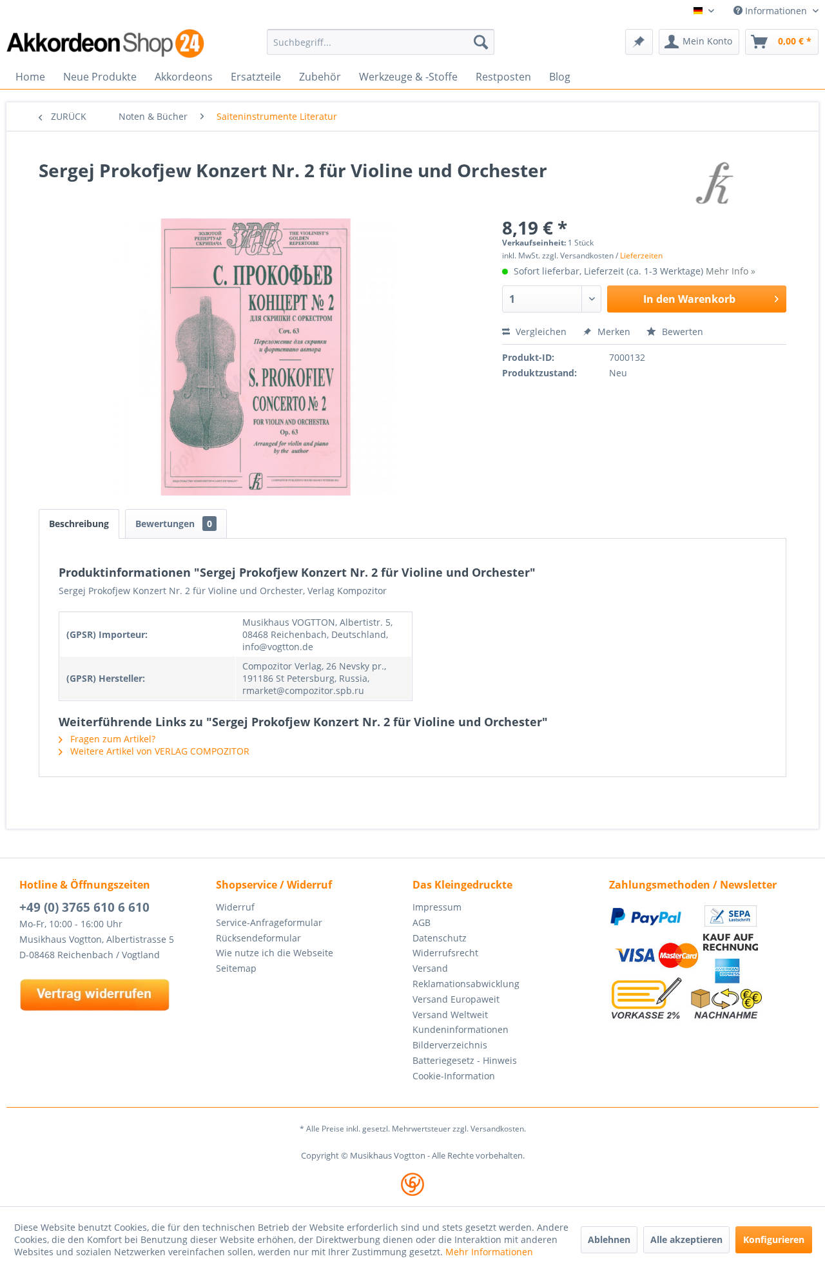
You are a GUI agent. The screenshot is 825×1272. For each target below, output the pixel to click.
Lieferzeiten (641, 255)
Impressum (436, 907)
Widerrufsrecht (445, 953)
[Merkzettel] (639, 42)
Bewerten (681, 331)
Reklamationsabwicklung (465, 984)
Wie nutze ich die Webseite (274, 953)
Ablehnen (609, 1239)
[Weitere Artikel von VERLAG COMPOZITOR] (718, 183)
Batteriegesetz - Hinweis (464, 1060)
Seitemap (236, 968)
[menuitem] (380, 42)
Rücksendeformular (258, 938)
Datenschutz (439, 938)
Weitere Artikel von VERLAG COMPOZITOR (158, 751)
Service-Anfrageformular (269, 922)
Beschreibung (79, 523)
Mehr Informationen (489, 1252)
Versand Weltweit (450, 1014)
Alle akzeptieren (686, 1239)
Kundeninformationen (460, 1029)
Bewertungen (173, 523)
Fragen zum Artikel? (111, 739)
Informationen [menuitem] (776, 11)
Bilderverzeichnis (449, 1045)
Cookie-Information (453, 1076)
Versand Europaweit (456, 999)
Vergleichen (540, 331)
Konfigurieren (773, 1239)
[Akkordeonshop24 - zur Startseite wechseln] (106, 43)
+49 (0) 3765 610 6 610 (84, 907)
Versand (430, 968)
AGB (421, 922)
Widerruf (235, 907)
